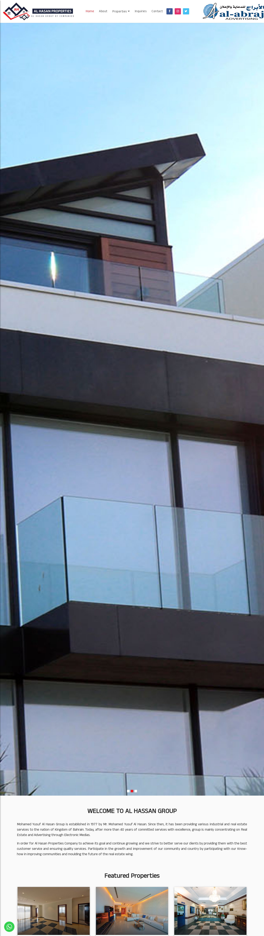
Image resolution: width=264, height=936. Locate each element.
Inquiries (141, 11)
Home (90, 11)
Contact (157, 11)
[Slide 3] (135, 791)
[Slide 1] (128, 791)
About (103, 11)
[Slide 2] (132, 791)
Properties (120, 11)
